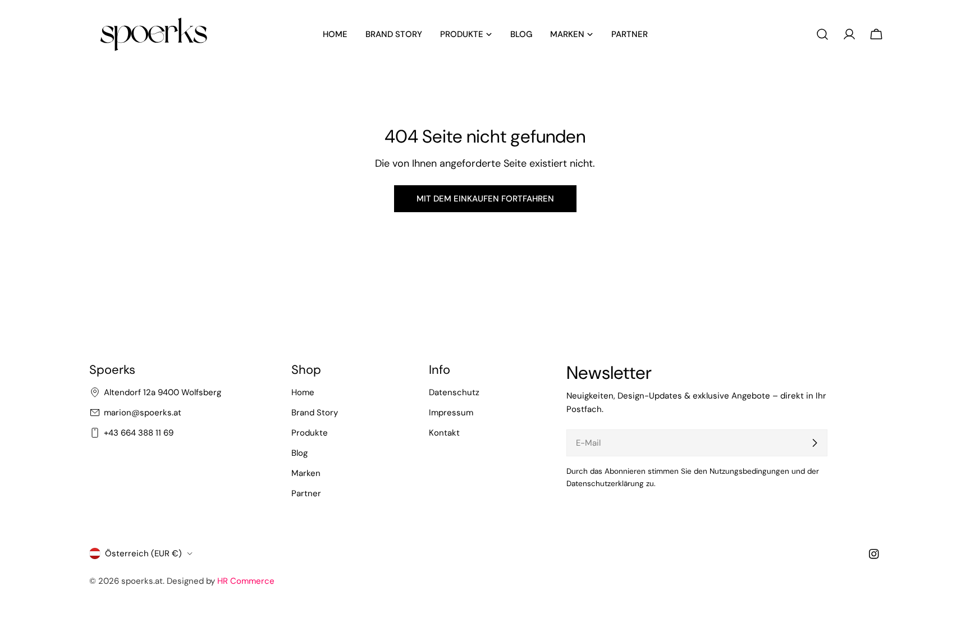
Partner (306, 493)
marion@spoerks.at (142, 412)
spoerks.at (142, 581)
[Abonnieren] (814, 443)
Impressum (451, 412)
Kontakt (444, 432)
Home (302, 392)
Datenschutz (454, 392)
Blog (299, 453)
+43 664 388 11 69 (138, 432)
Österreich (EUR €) (143, 553)
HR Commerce (245, 581)
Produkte (309, 432)
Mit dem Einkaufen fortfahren (485, 198)
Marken (306, 473)
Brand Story (314, 412)
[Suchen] (822, 34)
